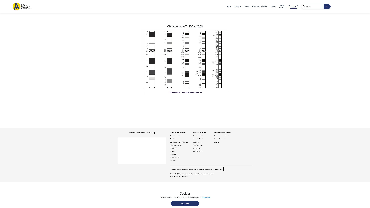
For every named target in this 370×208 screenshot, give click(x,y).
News (274, 6)
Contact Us (173, 160)
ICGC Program (197, 142)
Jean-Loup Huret (195, 169)
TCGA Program (198, 145)
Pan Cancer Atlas (198, 136)
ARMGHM (173, 148)
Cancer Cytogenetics (220, 139)
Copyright (173, 154)
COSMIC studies (198, 151)
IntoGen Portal (197, 148)
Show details (206, 197)
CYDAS (216, 142)
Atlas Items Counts (175, 145)
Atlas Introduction (175, 136)
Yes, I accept (185, 203)
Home (229, 6)
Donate (172, 151)
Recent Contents (282, 6)
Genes (247, 6)
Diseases (238, 6)
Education (256, 6)
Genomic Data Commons (200, 139)
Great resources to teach (221, 136)
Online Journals (175, 157)
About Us (173, 139)
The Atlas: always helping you (179, 142)
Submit (293, 7)
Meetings (264, 6)
